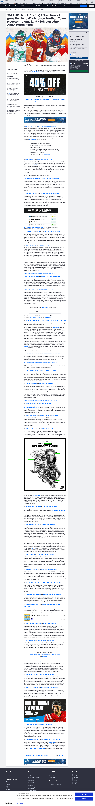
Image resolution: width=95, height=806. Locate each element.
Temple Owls (51, 742)
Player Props (30, 774)
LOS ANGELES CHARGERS (33, 506)
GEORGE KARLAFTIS (50, 231)
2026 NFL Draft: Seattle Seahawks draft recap (13, 114)
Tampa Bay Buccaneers (35, 317)
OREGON (54, 126)
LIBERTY (50, 384)
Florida (39, 270)
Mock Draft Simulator (32, 790)
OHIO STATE (56, 276)
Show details (20, 803)
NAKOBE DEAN (42, 260)
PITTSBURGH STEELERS (33, 582)
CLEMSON (58, 594)
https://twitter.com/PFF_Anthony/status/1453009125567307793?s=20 (40, 400)
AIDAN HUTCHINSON (46, 193)
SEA (38, 231)
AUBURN (54, 569)
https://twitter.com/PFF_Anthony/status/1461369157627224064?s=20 (40, 362)
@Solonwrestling (45, 307)
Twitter (75, 774)
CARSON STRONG (47, 524)
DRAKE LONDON (48, 623)
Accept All (84, 794)
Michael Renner (46, 656)
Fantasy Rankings (31, 787)
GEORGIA (50, 260)
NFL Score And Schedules (33, 777)
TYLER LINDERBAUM (45, 290)
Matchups (30, 783)
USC (54, 623)
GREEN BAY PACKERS (32, 687)
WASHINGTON (57, 354)
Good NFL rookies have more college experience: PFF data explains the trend (13, 80)
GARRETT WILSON (46, 276)
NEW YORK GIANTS (30, 245)
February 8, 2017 (49, 311)
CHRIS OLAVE (45, 493)
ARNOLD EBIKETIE (47, 739)
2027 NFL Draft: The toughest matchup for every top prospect (13, 75)
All (7, 9)
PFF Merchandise (52, 777)
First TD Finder (31, 775)
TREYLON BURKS (42, 640)
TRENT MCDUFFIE (47, 354)
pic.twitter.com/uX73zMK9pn (36, 309)
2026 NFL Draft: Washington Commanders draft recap (14, 104)
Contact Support (52, 783)
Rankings (26, 99)
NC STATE (51, 245)
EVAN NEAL (41, 403)
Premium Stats (31, 780)
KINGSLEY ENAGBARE (48, 605)
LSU (51, 159)
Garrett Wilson (36, 495)
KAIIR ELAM (43, 541)
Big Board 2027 (31, 788)
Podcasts (76, 782)
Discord (75, 780)
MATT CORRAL (45, 370)
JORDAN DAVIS (47, 506)
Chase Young (32, 139)
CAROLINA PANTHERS (32, 370)
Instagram (76, 775)
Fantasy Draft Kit (31, 785)
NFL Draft (31, 9)
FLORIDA (49, 541)
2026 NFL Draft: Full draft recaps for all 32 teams (13, 100)
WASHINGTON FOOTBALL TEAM (35, 320)
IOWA (53, 290)
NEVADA (54, 524)
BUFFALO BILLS (30, 554)
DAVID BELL (43, 724)
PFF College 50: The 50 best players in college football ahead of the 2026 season (14, 85)
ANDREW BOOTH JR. (49, 594)
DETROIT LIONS (29, 126)
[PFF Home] (2, 6)
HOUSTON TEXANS (30, 193)
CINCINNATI (54, 415)
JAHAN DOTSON (45, 687)
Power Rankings (31, 782)
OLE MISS (53, 370)
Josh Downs (56, 327)
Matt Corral (27, 346)
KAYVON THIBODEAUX (44, 126)
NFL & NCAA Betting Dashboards (56, 99)
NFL (2, 1)
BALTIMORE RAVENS (31, 674)
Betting (41, 9)
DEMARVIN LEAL (42, 554)
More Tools (79, 57)
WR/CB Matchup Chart (42, 99)
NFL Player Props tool (37, 101)
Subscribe (51, 774)
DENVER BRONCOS (31, 384)
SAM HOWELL (51, 320)
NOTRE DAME (56, 178)
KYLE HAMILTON (46, 178)
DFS (36, 9)
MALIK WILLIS (43, 384)
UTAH (51, 428)
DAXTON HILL (43, 674)
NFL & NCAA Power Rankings (50, 101)
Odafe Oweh (42, 748)
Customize (83, 798)
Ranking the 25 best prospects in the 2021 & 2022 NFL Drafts (45, 654)
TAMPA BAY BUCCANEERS (33, 594)
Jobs (7, 774)
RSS (75, 783)
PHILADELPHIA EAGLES (32, 276)
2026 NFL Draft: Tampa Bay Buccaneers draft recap (13, 111)
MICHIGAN (56, 193)
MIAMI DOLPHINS (30, 403)
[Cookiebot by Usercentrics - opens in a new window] (8, 803)
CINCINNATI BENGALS (32, 569)
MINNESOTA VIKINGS (32, 541)
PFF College (36, 164)
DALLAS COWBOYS (31, 661)
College (23, 9)
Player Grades (30, 778)
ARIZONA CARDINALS (32, 739)
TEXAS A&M (50, 554)
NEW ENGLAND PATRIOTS (33, 623)
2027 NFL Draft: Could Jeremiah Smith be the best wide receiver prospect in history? (13, 95)
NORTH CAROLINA (60, 320)
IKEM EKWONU (43, 245)
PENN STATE (53, 661)
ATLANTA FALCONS (30, 290)
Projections (33, 99)
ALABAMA (48, 403)
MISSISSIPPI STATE (58, 582)
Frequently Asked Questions (55, 784)
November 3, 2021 (48, 154)
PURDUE (59, 231)
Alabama (33, 548)
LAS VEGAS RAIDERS (32, 415)
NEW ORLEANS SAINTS (32, 524)
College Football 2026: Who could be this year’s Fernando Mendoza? (13, 89)
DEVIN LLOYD (45, 428)
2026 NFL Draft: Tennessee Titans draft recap (13, 107)
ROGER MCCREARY (46, 569)
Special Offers (52, 775)
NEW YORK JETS (30, 159)
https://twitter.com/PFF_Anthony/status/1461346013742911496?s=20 (40, 273)
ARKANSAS (51, 640)
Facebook (76, 778)
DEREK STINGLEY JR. (43, 159)
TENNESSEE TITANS (31, 724)
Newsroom (8, 775)
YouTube (76, 777)
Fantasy (16, 9)
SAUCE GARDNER (45, 415)
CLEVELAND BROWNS (32, 493)
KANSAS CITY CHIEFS (32, 605)
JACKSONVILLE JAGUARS (32, 178)
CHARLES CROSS (47, 582)
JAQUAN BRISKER (43, 661)
